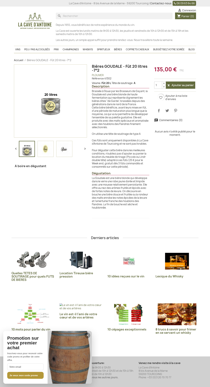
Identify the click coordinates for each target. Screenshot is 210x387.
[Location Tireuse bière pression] (81, 259)
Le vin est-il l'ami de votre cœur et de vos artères (78, 315)
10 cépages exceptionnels (126, 329)
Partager (159, 110)
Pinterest (175, 110)
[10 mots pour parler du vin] (33, 314)
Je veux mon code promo (24, 375)
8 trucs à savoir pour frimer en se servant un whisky (176, 331)
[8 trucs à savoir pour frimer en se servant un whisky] (177, 314)
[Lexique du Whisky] (177, 261)
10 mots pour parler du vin (30, 329)
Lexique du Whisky (169, 276)
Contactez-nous (160, 3)
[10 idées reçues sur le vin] (129, 261)
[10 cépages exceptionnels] (129, 314)
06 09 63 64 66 (186, 3)
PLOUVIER (98, 75)
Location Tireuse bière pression (76, 275)
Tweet (167, 110)
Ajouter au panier (180, 85)
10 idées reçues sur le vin (125, 276)
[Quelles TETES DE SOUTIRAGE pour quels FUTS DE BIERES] (33, 259)
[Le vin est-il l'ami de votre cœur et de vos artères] (81, 306)
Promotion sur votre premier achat (23, 343)
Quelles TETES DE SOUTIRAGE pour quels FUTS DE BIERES (32, 276)
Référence (98, 78)
